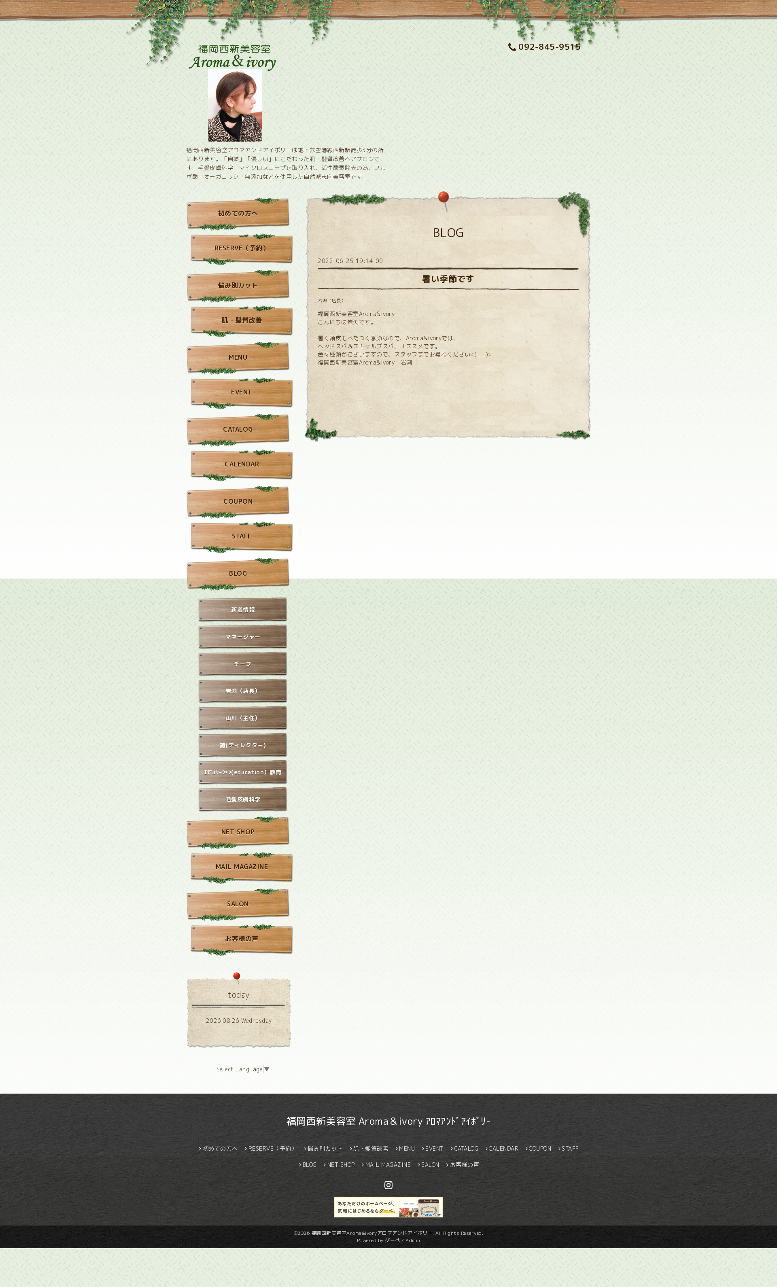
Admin (412, 1240)
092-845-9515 (549, 46)
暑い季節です (448, 279)
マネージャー (243, 636)
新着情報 (243, 609)
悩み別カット (238, 285)
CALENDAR (242, 464)
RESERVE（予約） (242, 248)
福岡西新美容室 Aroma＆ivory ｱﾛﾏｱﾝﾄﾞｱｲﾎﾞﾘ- (389, 1121)
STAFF (242, 536)
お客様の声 (242, 938)
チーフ (243, 664)
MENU (238, 357)
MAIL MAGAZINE (242, 866)
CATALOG (238, 429)
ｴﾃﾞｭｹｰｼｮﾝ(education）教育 (243, 772)
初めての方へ (238, 213)
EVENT (242, 392)
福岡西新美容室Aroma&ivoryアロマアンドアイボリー (372, 1233)
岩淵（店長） (332, 300)
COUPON (238, 501)
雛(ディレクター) (243, 745)
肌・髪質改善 (242, 320)
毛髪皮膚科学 (243, 799)
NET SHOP (238, 831)
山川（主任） (243, 718)
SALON (238, 903)
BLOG (238, 573)
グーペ (392, 1240)
